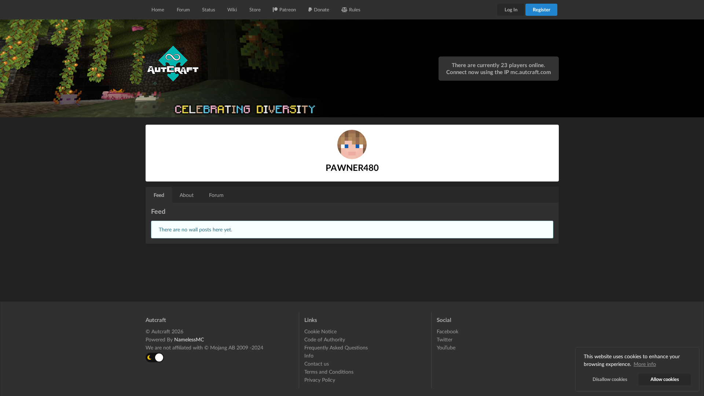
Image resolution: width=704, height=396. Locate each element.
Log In (511, 9)
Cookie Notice (320, 331)
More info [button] (645, 364)
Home (157, 9)
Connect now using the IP (498, 72)
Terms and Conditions (328, 371)
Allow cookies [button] (664, 379)
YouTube (446, 347)
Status (208, 9)
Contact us (316, 363)
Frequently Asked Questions (336, 347)
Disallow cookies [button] (610, 379)
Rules (354, 9)
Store (255, 9)
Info (309, 355)
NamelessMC (189, 339)
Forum (183, 9)
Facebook (447, 331)
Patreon (287, 9)
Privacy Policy (319, 380)
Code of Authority (324, 339)
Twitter (444, 339)
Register (541, 9)
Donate (321, 9)
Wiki (232, 9)
